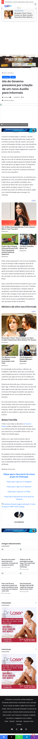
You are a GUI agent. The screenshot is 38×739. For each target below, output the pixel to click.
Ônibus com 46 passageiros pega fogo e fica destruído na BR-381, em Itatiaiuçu (27, 563)
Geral (13, 77)
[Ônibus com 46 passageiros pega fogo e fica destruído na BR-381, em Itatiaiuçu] (28, 553)
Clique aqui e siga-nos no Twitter (19, 492)
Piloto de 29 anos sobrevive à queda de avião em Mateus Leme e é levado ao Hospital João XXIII (10, 587)
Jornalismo (6, 97)
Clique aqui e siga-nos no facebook (19, 487)
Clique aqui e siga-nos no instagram (19, 482)
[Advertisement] (19, 34)
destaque (11, 73)
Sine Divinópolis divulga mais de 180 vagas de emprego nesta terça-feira (27, 586)
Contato (19, 724)
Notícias (12, 721)
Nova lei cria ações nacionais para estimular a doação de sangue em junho (10, 562)
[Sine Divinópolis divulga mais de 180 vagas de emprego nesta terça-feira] (28, 577)
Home (6, 721)
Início (5, 73)
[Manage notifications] (33, 734)
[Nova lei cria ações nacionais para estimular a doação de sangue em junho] (10, 553)
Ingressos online (28, 721)
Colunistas (19, 721)
